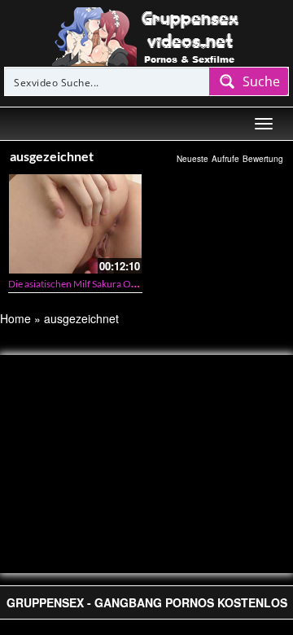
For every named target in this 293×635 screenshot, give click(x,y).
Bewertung (263, 158)
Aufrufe (225, 158)
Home (15, 318)
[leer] (146, 35)
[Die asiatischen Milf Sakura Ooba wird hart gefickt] (75, 223)
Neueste (192, 158)
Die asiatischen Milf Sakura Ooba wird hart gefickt (113, 284)
